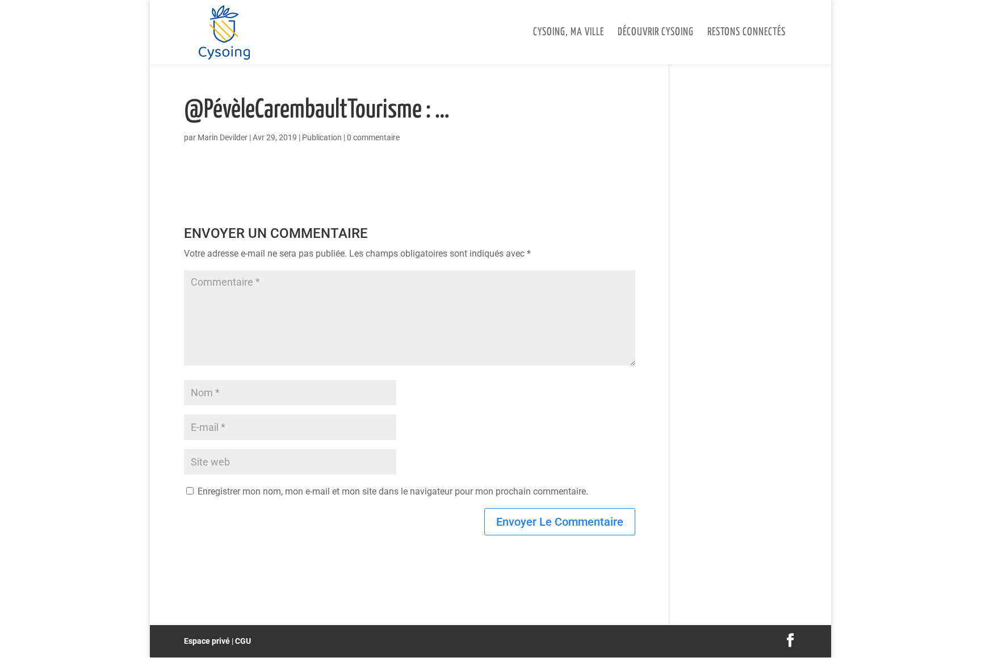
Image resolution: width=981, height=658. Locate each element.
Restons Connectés (746, 32)
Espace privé (207, 641)
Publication (322, 137)
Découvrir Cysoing (656, 32)
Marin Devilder (223, 137)
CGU (243, 641)
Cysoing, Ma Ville (568, 32)
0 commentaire (373, 137)
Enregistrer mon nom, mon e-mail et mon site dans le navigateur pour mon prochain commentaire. (393, 491)
